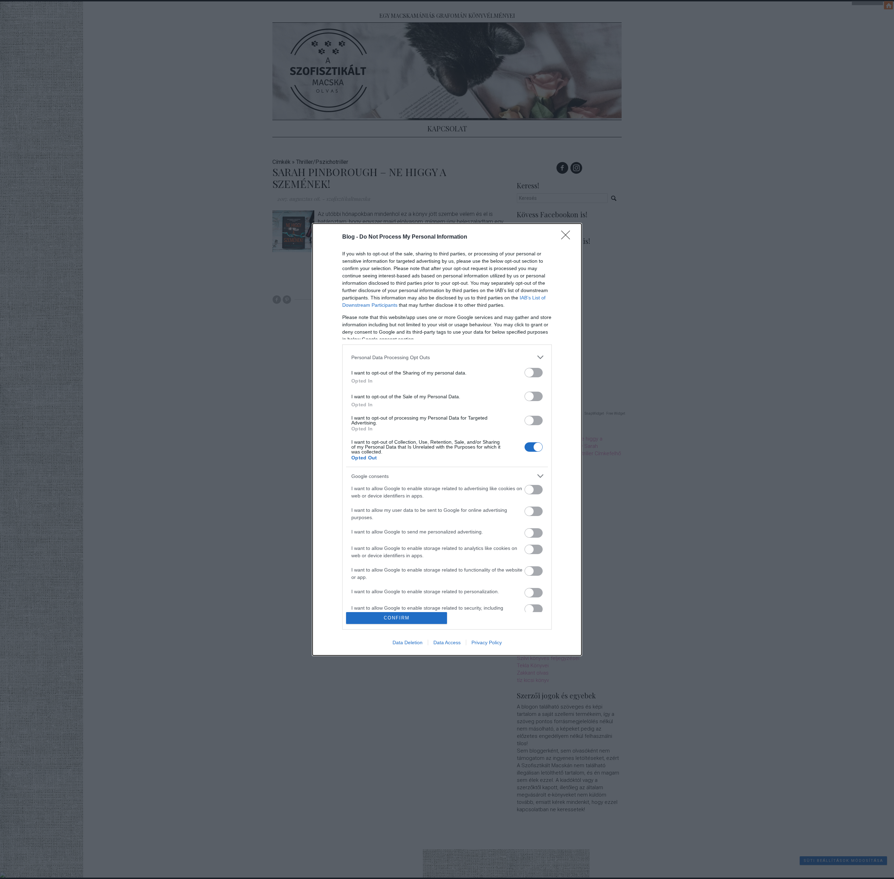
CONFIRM (397, 617)
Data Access (447, 642)
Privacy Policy (486, 642)
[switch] (534, 372)
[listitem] (447, 357)
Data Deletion (408, 642)
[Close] (567, 237)
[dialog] (447, 439)
